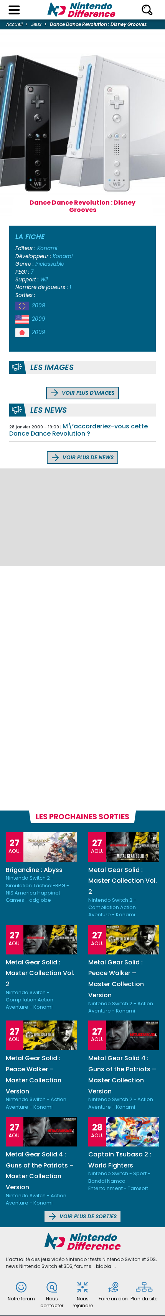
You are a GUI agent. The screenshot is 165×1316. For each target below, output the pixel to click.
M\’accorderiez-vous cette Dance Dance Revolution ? (78, 430)
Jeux (36, 24)
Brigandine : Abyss (34, 869)
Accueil (14, 24)
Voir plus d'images (87, 393)
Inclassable (49, 264)
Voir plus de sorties (87, 1216)
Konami (47, 248)
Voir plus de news (87, 457)
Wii (44, 279)
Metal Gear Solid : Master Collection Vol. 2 (122, 880)
